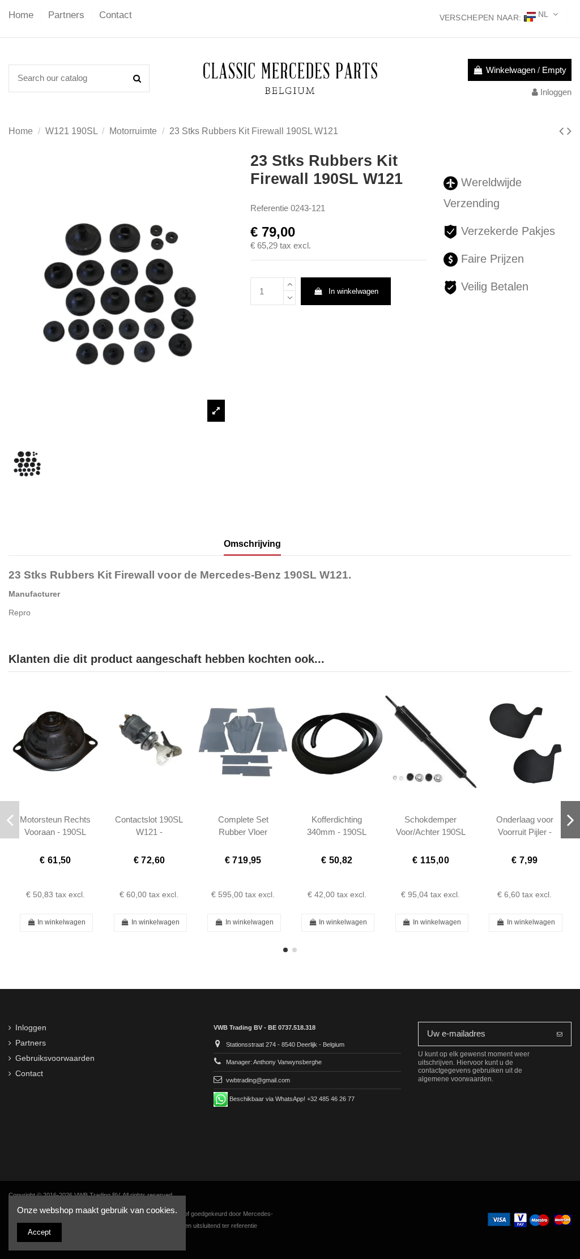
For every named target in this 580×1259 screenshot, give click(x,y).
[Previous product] (563, 131)
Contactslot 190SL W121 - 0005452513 (149, 832)
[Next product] (569, 131)
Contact (115, 15)
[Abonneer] (559, 1034)
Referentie (269, 208)
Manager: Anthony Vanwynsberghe (274, 1062)
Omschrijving (252, 544)
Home (22, 15)
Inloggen (30, 1028)
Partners (67, 15)
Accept (39, 1232)
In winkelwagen (353, 291)
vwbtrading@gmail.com (258, 1080)
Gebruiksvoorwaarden (55, 1058)
